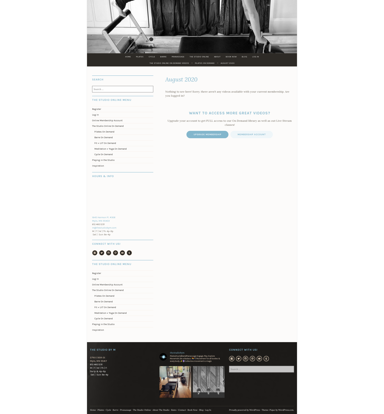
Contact (182, 410)
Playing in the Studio (103, 160)
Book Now (231, 57)
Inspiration (98, 165)
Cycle (152, 57)
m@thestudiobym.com (104, 227)
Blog (244, 57)
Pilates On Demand (104, 131)
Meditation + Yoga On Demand (110, 149)
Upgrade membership (207, 134)
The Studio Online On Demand (108, 126)
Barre (163, 57)
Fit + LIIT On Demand (105, 143)
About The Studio (161, 410)
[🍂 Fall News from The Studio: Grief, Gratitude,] (209, 382)
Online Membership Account (107, 120)
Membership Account (252, 134)
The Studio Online (199, 57)
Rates (173, 410)
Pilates (140, 57)
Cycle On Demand (103, 154)
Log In (255, 57)
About (217, 57)
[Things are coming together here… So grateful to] (175, 382)
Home (128, 57)
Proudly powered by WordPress (244, 410)
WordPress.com (286, 410)
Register (96, 109)
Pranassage (178, 57)
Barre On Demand (103, 137)
